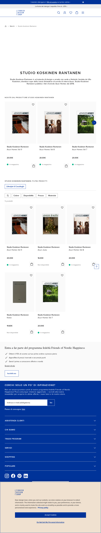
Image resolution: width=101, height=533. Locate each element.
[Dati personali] (64, 12)
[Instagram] (7, 476)
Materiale (52, 195)
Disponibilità (29, 195)
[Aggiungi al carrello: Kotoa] (31, 332)
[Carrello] (76, 12)
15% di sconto (52, 2)
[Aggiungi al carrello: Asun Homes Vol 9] (33, 166)
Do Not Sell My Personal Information (50, 522)
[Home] (6, 26)
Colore (16, 195)
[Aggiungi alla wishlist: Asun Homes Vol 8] (65, 104)
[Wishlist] (70, 12)
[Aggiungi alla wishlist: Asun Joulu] (62, 207)
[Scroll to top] (96, 266)
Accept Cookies (50, 515)
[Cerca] (58, 12)
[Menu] (82, 12)
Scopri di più (10, 366)
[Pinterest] (19, 476)
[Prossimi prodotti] (94, 123)
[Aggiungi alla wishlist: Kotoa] (31, 275)
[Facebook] (13, 476)
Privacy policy (43, 508)
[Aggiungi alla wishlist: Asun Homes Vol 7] (62, 275)
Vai (51, 403)
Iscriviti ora (11, 373)
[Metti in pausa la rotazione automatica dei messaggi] (83, 2)
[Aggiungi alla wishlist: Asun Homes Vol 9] (33, 104)
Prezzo (41, 195)
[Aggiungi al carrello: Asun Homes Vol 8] (66, 166)
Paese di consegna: (13, 409)
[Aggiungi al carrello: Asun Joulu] (62, 264)
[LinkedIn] (26, 476)
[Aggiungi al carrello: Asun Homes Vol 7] (62, 332)
